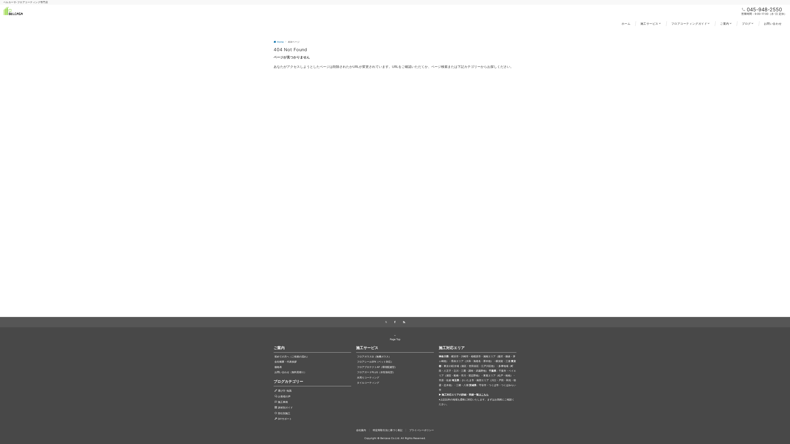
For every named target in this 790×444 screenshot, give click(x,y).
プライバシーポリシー (421, 430)
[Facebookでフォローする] (395, 322)
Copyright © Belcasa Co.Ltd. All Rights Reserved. (395, 438)
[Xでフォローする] (386, 322)
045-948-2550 (764, 10)
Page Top (395, 339)
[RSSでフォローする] (404, 322)
